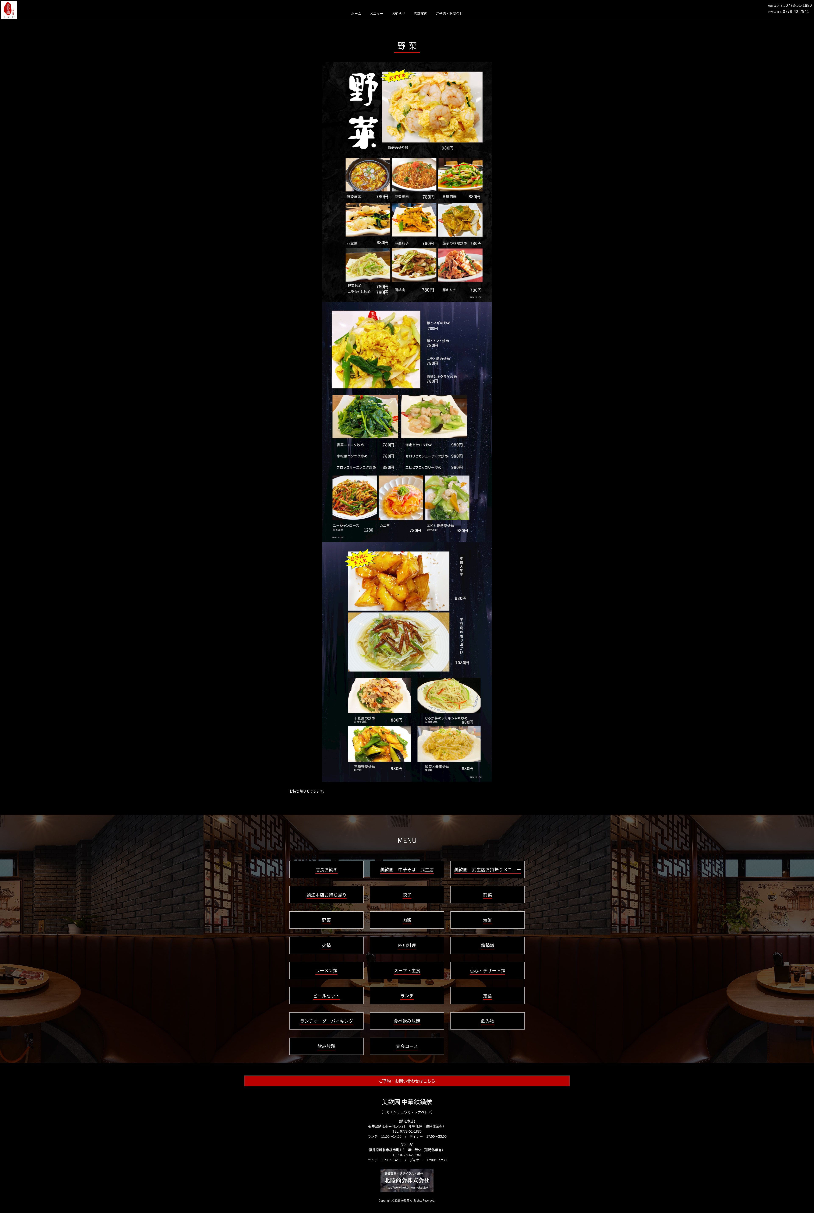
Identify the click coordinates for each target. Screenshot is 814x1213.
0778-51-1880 (799, 5)
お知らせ (398, 13)
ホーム (356, 13)
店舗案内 (420, 13)
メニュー (376, 13)
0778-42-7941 (796, 11)
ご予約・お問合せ (449, 13)
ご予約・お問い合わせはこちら (407, 1081)
